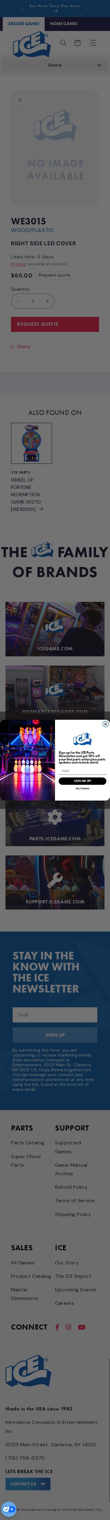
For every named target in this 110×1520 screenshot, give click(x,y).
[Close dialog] (105, 724)
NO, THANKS (82, 788)
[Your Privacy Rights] (8, 1509)
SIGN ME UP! (82, 781)
